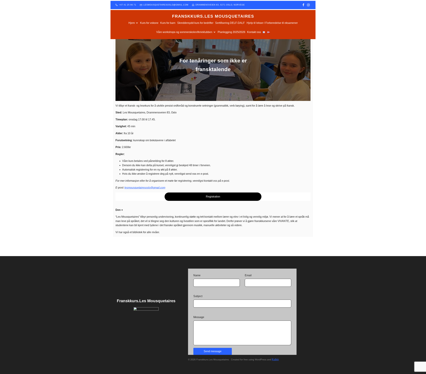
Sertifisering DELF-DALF (230, 22)
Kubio (275, 359)
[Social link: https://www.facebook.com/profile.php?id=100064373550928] (303, 4)
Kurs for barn (167, 22)
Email (248, 275)
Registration (213, 196)
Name (197, 275)
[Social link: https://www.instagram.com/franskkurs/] (308, 4)
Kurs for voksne (149, 22)
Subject (197, 296)
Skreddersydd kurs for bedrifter (195, 22)
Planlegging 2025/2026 (231, 32)
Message (198, 317)
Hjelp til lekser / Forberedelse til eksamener (272, 22)
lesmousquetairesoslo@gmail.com (144, 187)
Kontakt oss (254, 32)
